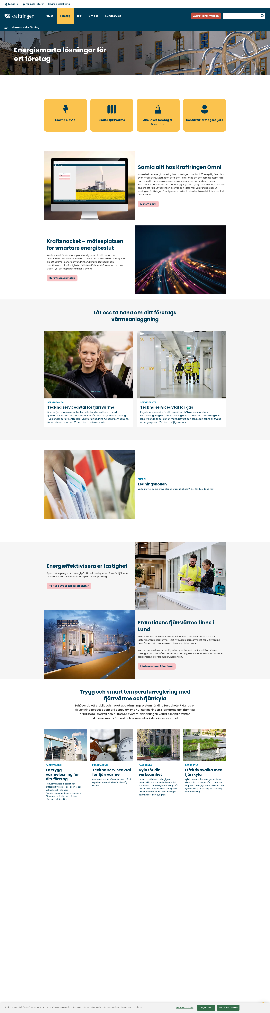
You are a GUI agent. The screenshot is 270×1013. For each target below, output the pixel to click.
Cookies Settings (184, 1007)
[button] (6, 27)
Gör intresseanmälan (62, 278)
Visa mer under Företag (25, 27)
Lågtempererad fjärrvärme (156, 666)
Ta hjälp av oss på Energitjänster (69, 586)
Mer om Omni (148, 204)
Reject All (206, 1007)
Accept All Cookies (228, 1007)
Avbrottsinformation (206, 15)
